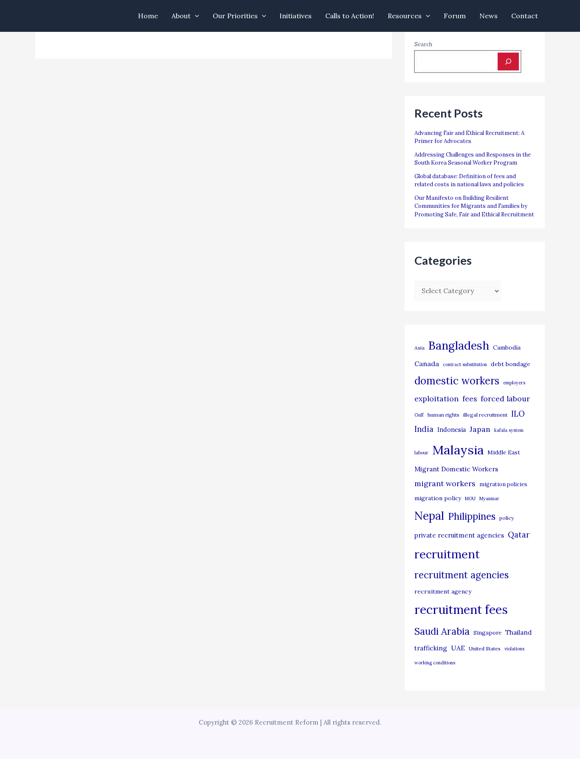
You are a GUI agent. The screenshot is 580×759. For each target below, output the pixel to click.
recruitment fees (461, 609)
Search (423, 44)
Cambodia (507, 347)
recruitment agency (442, 591)
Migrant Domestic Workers (456, 469)
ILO (518, 414)
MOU (470, 498)
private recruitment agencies (459, 535)
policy (506, 518)
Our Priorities (235, 15)
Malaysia (458, 450)
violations (514, 649)
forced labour (505, 398)
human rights (443, 415)
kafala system (509, 430)
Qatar (519, 534)
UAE (458, 648)
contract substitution (465, 364)
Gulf (419, 415)
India (424, 429)
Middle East (503, 452)
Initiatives (295, 15)
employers (514, 383)
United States (485, 648)
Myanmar (489, 498)
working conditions (434, 663)
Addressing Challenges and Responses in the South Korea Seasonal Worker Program (472, 159)
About (181, 15)
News (488, 15)
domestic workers (456, 380)
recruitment (447, 554)
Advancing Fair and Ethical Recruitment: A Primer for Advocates (469, 137)
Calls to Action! (349, 15)
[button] (195, 16)
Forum (455, 15)
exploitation (436, 398)
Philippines (472, 516)
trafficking (430, 648)
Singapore (487, 632)
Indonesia (451, 430)
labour (421, 453)
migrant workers (445, 483)
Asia (419, 347)
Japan (480, 429)
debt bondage (510, 364)
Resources (405, 15)
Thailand (518, 632)
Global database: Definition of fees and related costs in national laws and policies (469, 180)
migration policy (437, 498)
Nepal (429, 515)
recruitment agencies (461, 575)
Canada (426, 363)
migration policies (503, 484)
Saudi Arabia (442, 631)
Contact (524, 15)
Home (148, 15)
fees (469, 398)
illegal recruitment (485, 415)
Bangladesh (458, 345)
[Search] (508, 61)
